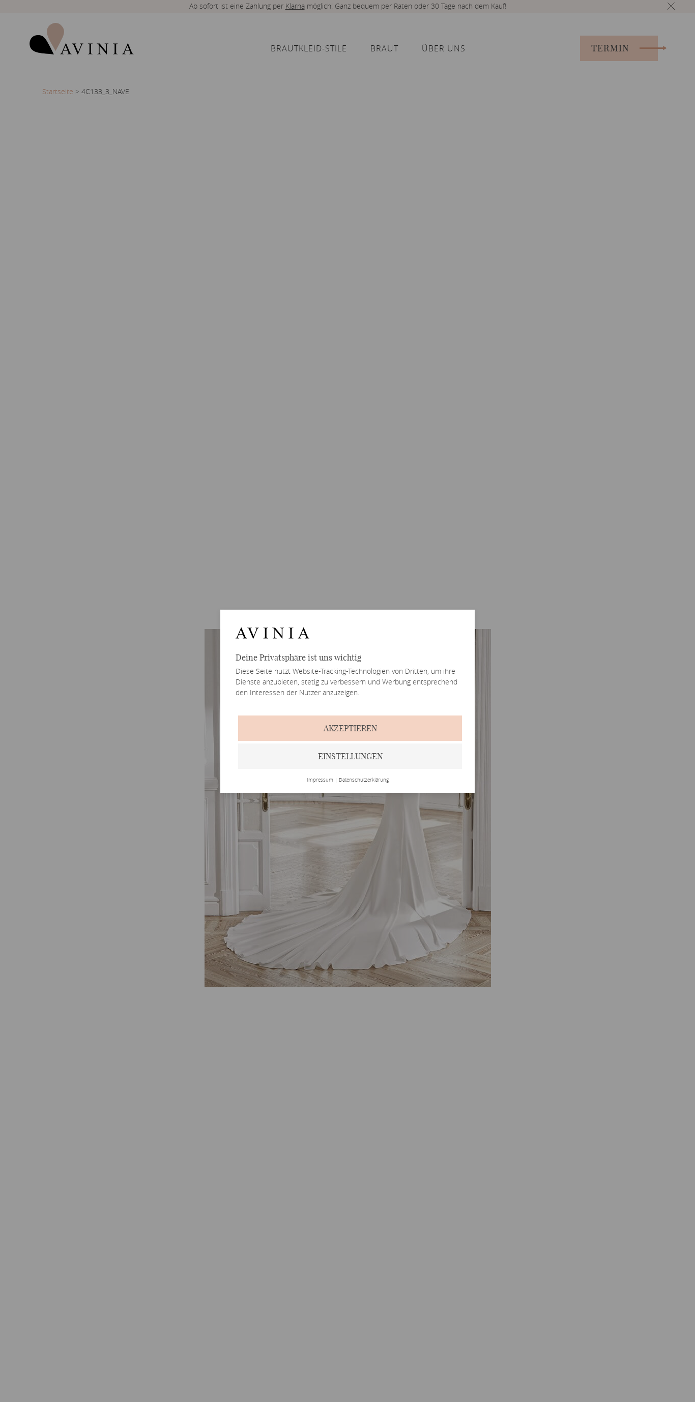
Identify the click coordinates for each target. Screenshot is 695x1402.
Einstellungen (350, 756)
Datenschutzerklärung (364, 780)
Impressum (320, 780)
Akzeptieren (350, 728)
